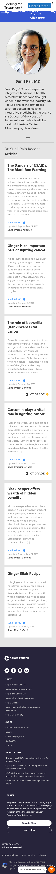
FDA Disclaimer (10, 855)
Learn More (29, 830)
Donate (9, 745)
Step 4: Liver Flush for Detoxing (20, 698)
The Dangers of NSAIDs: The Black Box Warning (27, 168)
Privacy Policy (28, 855)
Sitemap (43, 855)
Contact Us (11, 741)
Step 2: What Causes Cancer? (19, 689)
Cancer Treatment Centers (17, 727)
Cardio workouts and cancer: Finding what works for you (28, 782)
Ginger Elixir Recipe (23, 574)
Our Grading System (15, 736)
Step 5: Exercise (12, 703)
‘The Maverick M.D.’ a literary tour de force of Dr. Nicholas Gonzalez (27, 759)
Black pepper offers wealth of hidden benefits (23, 493)
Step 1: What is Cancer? (16, 685)
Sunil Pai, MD (14, 222)
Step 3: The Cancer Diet (16, 694)
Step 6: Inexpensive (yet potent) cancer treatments (23, 708)
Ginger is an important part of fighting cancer (26, 248)
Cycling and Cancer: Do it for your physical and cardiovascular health (26, 767)
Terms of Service (45, 865)
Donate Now (29, 823)
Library (9, 732)
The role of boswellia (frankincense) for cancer (24, 327)
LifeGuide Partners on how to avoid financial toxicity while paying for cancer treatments (25, 774)
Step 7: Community (14, 715)
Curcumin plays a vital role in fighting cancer (26, 412)
